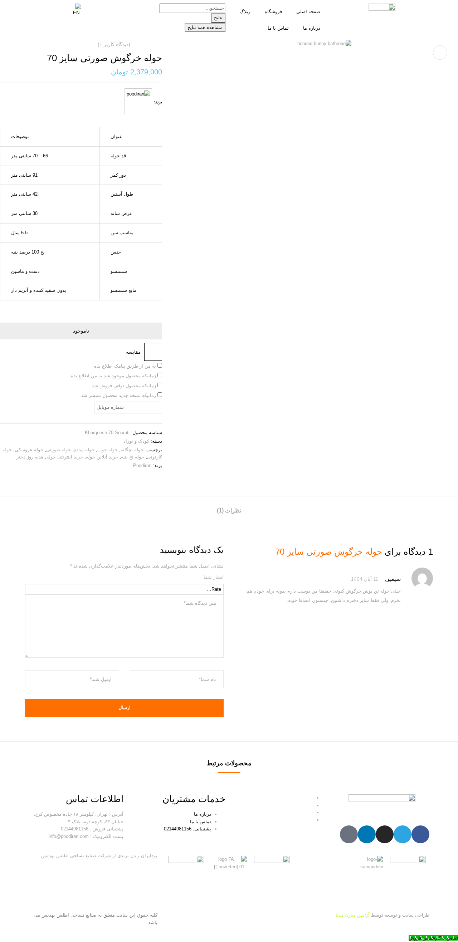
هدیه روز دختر (30, 457)
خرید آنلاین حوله (102, 457)
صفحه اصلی (308, 11)
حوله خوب (107, 449)
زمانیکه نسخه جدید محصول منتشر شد (119, 395)
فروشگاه (273, 11)
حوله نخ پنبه (132, 457)
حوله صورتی (58, 449)
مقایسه (133, 352)
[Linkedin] (367, 834)
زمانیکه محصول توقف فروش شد (124, 385)
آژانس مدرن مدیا (353, 915)
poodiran (142, 465)
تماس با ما (278, 28)
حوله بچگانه (132, 449)
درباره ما (311, 28)
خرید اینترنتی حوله (65, 457)
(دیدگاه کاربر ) (114, 44)
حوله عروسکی (29, 449)
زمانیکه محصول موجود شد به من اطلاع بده (114, 375)
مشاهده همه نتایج (205, 27)
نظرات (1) (229, 510)
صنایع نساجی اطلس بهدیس (69, 915)
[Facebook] (420, 834)
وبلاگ (245, 11)
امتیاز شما (214, 577)
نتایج (218, 17)
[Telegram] (402, 834)
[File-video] (349, 834)
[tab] (229, 511)
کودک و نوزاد (136, 441)
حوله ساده (84, 449)
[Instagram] (385, 834)
